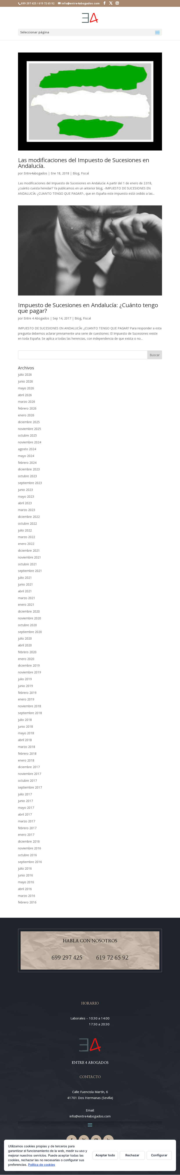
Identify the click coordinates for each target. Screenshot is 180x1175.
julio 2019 (25, 679)
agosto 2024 (27, 449)
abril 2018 (25, 740)
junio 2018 (25, 726)
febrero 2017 (27, 828)
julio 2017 (25, 794)
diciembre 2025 (29, 422)
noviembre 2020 (29, 618)
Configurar (159, 1155)
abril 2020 (25, 645)
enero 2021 (26, 604)
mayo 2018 (26, 733)
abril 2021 (25, 591)
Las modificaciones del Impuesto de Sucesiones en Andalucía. (83, 163)
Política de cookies (41, 1164)
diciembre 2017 (29, 767)
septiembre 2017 (30, 787)
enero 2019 (26, 699)
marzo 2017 (26, 821)
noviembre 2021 (29, 557)
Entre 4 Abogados (36, 318)
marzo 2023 (26, 510)
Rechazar (132, 1155)
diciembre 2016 (29, 841)
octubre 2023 (27, 476)
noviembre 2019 (29, 672)
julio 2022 (25, 530)
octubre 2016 (27, 855)
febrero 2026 (27, 408)
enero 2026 (26, 415)
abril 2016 (25, 889)
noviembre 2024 (29, 442)
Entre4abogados (35, 173)
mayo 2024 (26, 456)
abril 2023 (25, 503)
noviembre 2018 (29, 706)
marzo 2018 (26, 747)
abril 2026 (25, 395)
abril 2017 (25, 814)
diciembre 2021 (29, 550)
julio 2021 (25, 577)
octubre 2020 (27, 625)
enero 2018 (26, 760)
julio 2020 (25, 638)
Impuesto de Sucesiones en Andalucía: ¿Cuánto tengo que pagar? (88, 308)
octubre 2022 (27, 523)
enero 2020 (26, 659)
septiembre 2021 (30, 571)
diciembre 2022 (29, 517)
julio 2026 (25, 374)
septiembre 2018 (30, 713)
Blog (76, 173)
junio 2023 (25, 490)
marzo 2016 (26, 896)
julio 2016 (25, 868)
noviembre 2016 (29, 848)
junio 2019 (25, 686)
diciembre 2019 (29, 665)
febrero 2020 (27, 652)
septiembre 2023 (30, 483)
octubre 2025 (27, 435)
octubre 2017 (27, 780)
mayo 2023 (26, 496)
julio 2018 (25, 720)
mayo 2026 (26, 388)
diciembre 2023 (29, 469)
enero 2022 (26, 544)
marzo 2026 (26, 401)
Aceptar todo (105, 1155)
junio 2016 (25, 875)
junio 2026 (25, 381)
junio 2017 (25, 801)
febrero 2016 (27, 902)
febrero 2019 (27, 693)
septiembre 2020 (30, 632)
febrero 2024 (27, 463)
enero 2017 (26, 834)
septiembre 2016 (30, 862)
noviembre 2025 (29, 429)
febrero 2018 (27, 753)
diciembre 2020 (29, 611)
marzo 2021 (26, 598)
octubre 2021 (27, 564)
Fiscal (85, 173)
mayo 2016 (26, 882)
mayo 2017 (26, 807)
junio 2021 (25, 584)
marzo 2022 (26, 537)
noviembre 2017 (29, 774)
